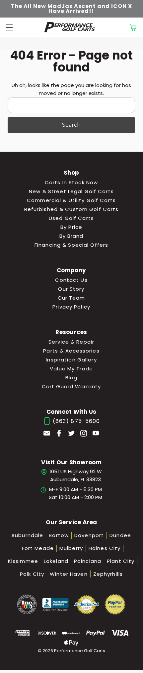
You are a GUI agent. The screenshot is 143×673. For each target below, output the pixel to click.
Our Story (71, 288)
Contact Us (71, 279)
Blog (71, 377)
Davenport (89, 535)
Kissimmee (23, 561)
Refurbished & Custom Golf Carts (71, 209)
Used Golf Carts (71, 218)
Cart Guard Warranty (71, 386)
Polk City (32, 573)
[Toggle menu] (8, 27)
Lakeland (56, 561)
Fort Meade (38, 548)
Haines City (104, 548)
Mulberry (71, 548)
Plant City (120, 561)
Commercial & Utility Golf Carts (71, 200)
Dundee (120, 535)
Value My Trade (71, 368)
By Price (71, 227)
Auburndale (27, 535)
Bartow (59, 535)
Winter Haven (69, 573)
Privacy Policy (71, 306)
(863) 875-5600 (75, 421)
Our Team (71, 297)
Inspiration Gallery (71, 359)
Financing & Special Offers (71, 244)
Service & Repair (71, 341)
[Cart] (133, 27)
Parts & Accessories (71, 350)
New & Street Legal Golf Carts (71, 191)
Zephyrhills (108, 573)
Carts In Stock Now (71, 182)
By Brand (71, 235)
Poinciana (87, 561)
